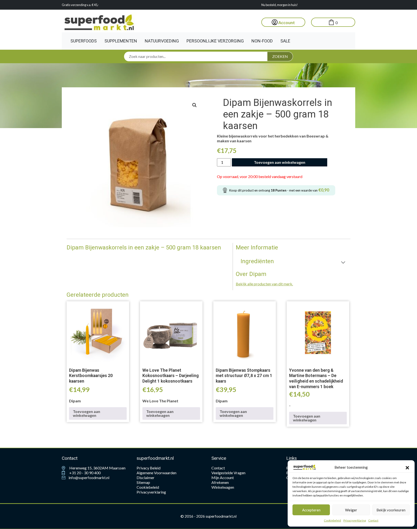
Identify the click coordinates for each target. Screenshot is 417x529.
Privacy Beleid (148, 468)
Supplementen (120, 40)
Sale (285, 40)
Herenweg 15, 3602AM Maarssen (97, 468)
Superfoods (83, 40)
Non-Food (262, 40)
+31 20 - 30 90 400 (85, 472)
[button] (407, 467)
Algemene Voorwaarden (156, 472)
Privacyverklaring (354, 520)
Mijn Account (222, 477)
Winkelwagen (222, 487)
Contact (373, 520)
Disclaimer (145, 477)
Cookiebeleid (332, 520)
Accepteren (311, 510)
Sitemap (143, 482)
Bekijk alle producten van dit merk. (264, 284)
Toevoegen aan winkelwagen (279, 162)
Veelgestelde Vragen (228, 472)
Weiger (351, 510)
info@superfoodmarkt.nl (88, 477)
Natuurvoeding (162, 40)
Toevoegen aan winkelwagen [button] (86, 413)
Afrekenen (220, 482)
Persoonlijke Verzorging (215, 40)
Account (286, 22)
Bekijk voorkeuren (390, 510)
